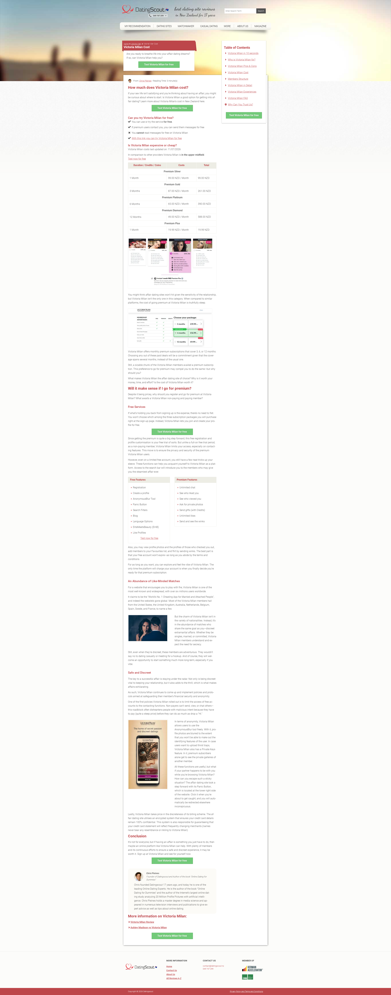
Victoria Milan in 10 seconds (243, 53)
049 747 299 (208, 969)
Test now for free (137, 158)
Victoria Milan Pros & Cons (242, 66)
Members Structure (238, 78)
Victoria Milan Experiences (242, 91)
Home (126, 44)
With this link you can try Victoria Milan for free (157, 138)
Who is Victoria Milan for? (241, 59)
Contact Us (171, 970)
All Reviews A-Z (173, 978)
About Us (170, 974)
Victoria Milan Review (142, 922)
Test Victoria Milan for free (159, 64)
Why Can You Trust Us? (240, 104)
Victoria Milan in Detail (240, 85)
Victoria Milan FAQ (238, 98)
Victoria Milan (136, 44)
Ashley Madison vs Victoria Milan (148, 927)
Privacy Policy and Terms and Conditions (246, 991)
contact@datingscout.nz (213, 966)
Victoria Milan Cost (238, 72)
